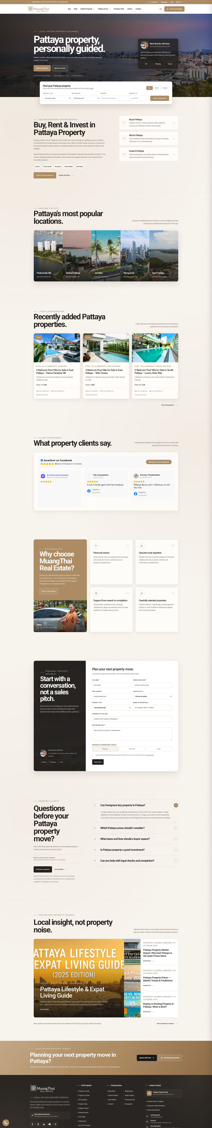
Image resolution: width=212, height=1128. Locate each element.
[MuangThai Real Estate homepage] (38, 9)
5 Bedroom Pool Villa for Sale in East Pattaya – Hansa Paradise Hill (54, 371)
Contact (138, 9)
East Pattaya (79, 166)
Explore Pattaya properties (45, 175)
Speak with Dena (60, 68)
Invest (165, 88)
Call (146, 64)
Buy (69, 9)
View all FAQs (59, 869)
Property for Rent (84, 1095)
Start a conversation (49, 591)
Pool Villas (81, 1117)
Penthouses (82, 1121)
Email (61, 762)
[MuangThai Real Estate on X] (38, 1124)
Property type (48, 93)
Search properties (159, 98)
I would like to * (138, 691)
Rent (75, 9)
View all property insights (165, 1023)
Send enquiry (98, 762)
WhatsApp (164, 2)
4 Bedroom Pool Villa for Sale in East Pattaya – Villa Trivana (104, 371)
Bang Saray (111, 1091)
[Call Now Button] (5, 1122)
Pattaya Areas (103, 9)
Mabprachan (129, 1091)
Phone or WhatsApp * (140, 680)
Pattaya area (76, 93)
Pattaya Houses (83, 1112)
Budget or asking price (140, 702)
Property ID (133, 93)
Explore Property (86, 9)
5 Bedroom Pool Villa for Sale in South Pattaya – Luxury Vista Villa (154, 371)
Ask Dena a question (43, 869)
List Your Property (176, 9)
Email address (97, 691)
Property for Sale (83, 1091)
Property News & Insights (155, 1101)
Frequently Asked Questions (156, 1106)
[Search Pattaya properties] (160, 9)
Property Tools (119, 9)
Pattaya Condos (83, 1108)
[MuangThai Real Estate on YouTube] (49, 1124)
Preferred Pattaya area (100, 714)
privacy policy (150, 755)
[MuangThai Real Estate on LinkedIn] (43, 1124)
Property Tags (82, 1104)
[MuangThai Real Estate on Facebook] (32, 1124)
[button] (37, 489)
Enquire (170, 64)
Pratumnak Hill (47, 166)
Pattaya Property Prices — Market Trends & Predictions (158, 979)
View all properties (167, 405)
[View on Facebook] (89, 476)
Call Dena (155, 2)
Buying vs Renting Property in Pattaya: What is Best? (158, 1005)
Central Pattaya (69, 166)
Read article (147, 961)
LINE (171, 2)
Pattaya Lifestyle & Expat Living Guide (72, 992)
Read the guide (44, 1009)
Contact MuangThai (153, 1110)
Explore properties (42, 68)
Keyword (103, 93)
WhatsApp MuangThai (171, 1058)
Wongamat (58, 166)
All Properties (82, 1100)
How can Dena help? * (99, 725)
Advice (129, 9)
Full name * (95, 680)
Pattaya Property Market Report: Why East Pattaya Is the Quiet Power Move (157, 952)
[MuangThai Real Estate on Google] (55, 1124)
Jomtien (37, 166)
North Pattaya (129, 1095)
